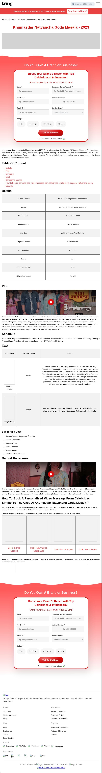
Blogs (5, 719)
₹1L (21, 124)
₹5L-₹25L (47, 124)
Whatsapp (58, 747)
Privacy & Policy (57, 715)
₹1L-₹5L (33, 124)
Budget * (20, 119)
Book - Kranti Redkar (88, 549)
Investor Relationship (59, 719)
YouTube (22, 746)
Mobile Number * (58, 97)
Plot (7, 171)
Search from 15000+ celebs (84, 4)
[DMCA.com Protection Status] (51, 768)
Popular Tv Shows (17, 20)
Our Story (7, 712)
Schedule (10, 174)
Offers (5, 734)
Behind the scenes (14, 180)
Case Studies (8, 738)
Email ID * (20, 108)
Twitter (46, 746)
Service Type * (57, 108)
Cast (8, 177)
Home (4, 20)
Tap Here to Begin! (77, 11)
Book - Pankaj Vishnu (63, 549)
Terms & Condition (58, 712)
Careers (54, 734)
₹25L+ (61, 124)
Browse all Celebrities (59, 727)
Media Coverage (9, 715)
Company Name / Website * (62, 87)
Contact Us (7, 731)
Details (9, 168)
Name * (19, 87)
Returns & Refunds (58, 731)
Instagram (9, 746)
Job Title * (21, 97)
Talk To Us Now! (50, 133)
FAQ (5, 727)
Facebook (34, 746)
